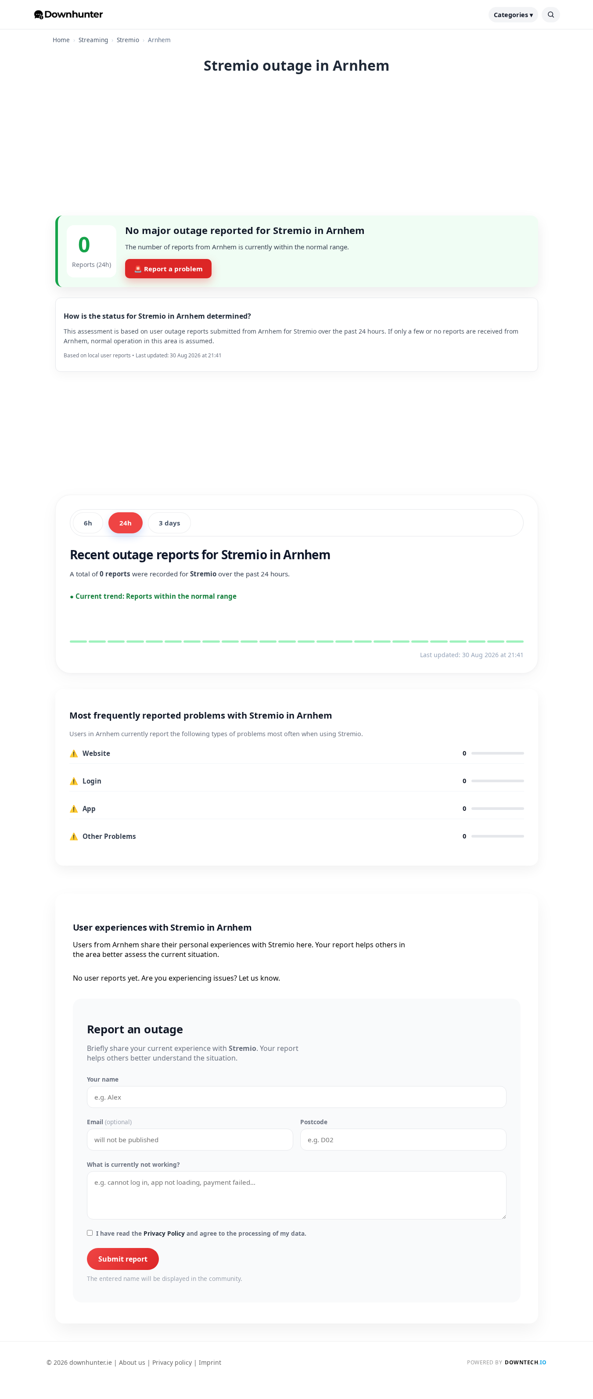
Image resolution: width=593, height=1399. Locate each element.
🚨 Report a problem (168, 268)
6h (88, 522)
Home (61, 40)
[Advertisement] (296, 150)
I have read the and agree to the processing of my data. (201, 1233)
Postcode (313, 1122)
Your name (103, 1079)
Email (109, 1122)
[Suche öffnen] (551, 14)
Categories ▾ (513, 15)
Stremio (128, 40)
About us (132, 1362)
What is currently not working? (133, 1164)
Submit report (122, 1259)
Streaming (93, 40)
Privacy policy (172, 1362)
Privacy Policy (164, 1233)
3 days (169, 522)
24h (125, 522)
